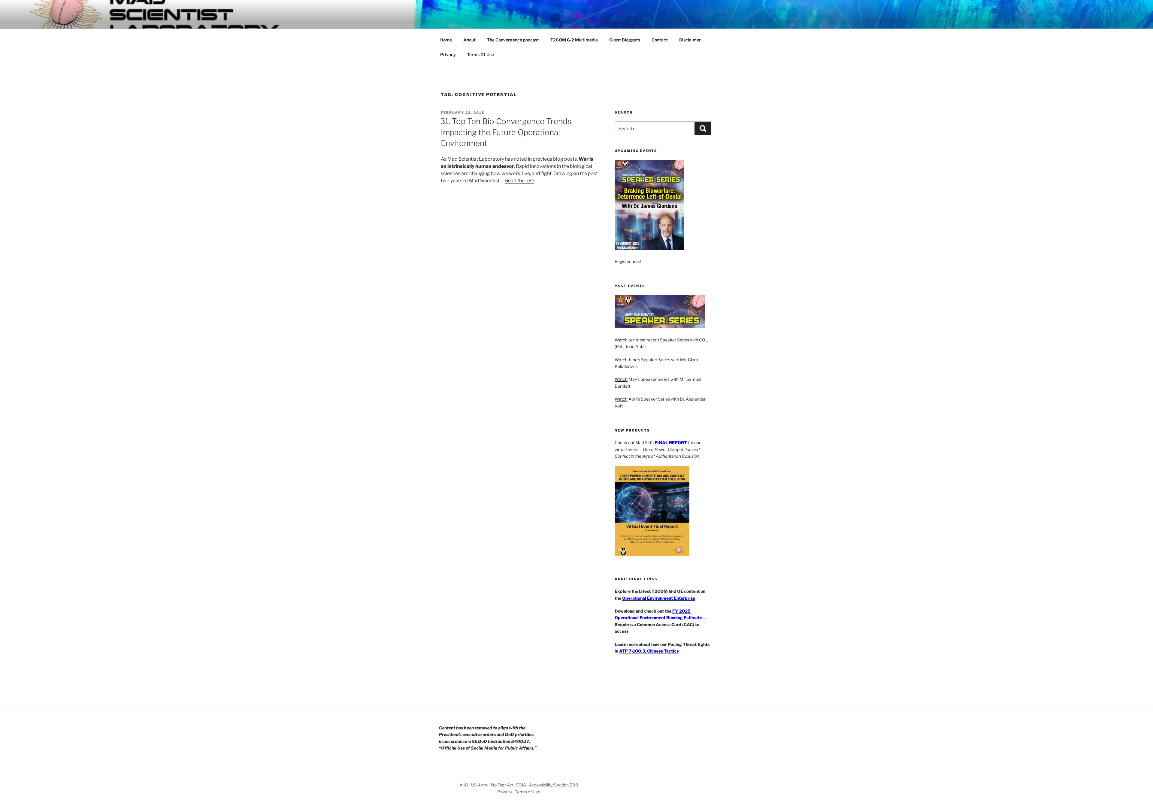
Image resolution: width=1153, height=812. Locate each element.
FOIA (521, 784)
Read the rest (519, 180)
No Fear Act (502, 784)
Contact (660, 39)
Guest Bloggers (624, 39)
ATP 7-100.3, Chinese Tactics (649, 650)
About (469, 39)
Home (446, 39)
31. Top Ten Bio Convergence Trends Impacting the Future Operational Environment (505, 132)
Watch (621, 339)
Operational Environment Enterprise (658, 598)
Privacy (448, 54)
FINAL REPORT (671, 442)
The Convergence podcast (513, 39)
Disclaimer (690, 39)
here (635, 261)
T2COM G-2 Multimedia (574, 39)
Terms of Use (527, 791)
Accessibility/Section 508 (553, 784)
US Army (479, 784)
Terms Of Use (480, 54)
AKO (463, 784)
